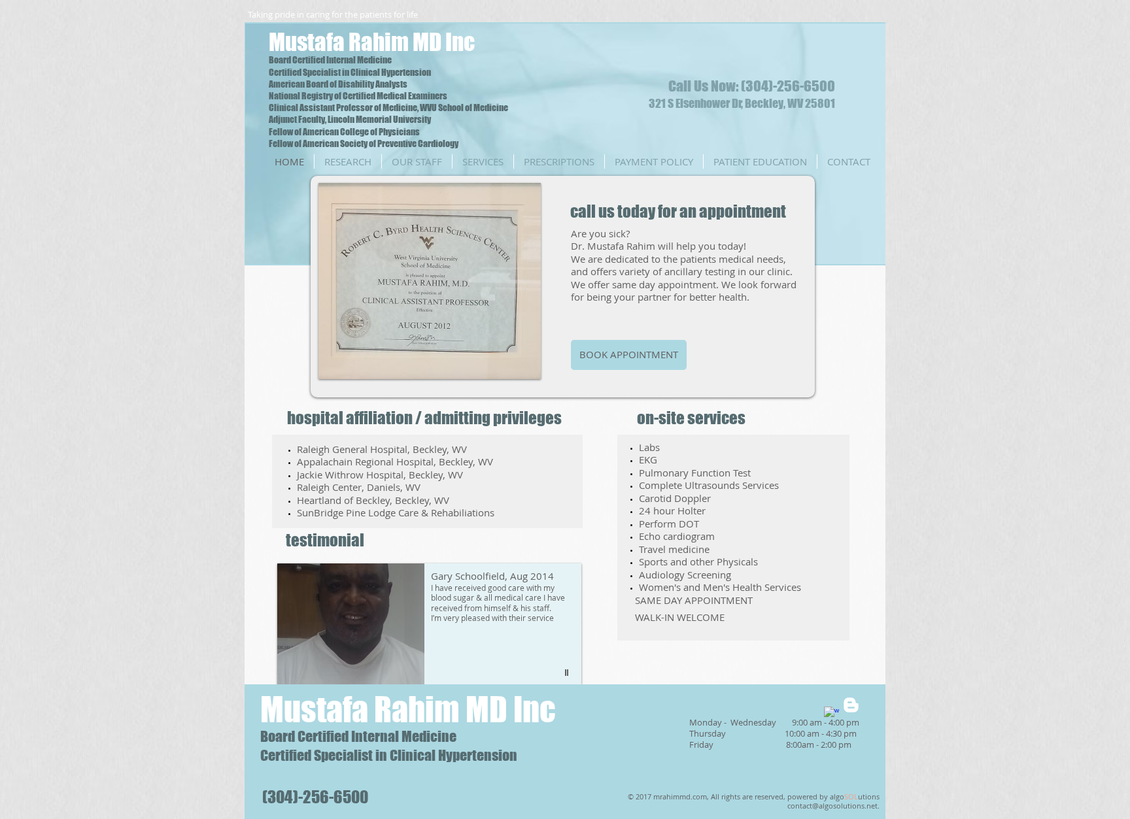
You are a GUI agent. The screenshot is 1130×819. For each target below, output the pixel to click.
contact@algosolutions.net (832, 806)
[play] (513, 368)
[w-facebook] (831, 714)
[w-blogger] (851, 704)
